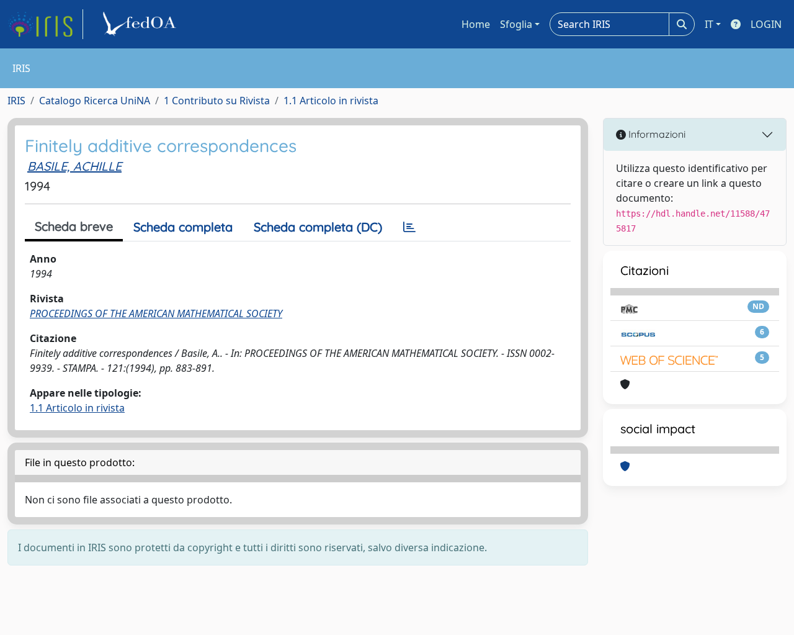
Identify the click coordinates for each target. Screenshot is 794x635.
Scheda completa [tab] (183, 227)
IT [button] (709, 24)
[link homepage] (45, 24)
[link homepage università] (141, 24)
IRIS (16, 100)
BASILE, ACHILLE (74, 166)
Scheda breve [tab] (74, 226)
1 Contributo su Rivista (217, 100)
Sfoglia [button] (516, 24)
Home (476, 24)
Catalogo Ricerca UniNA (94, 100)
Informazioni (655, 134)
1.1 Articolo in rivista (330, 100)
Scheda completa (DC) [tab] (318, 227)
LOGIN (766, 24)
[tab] (409, 227)
